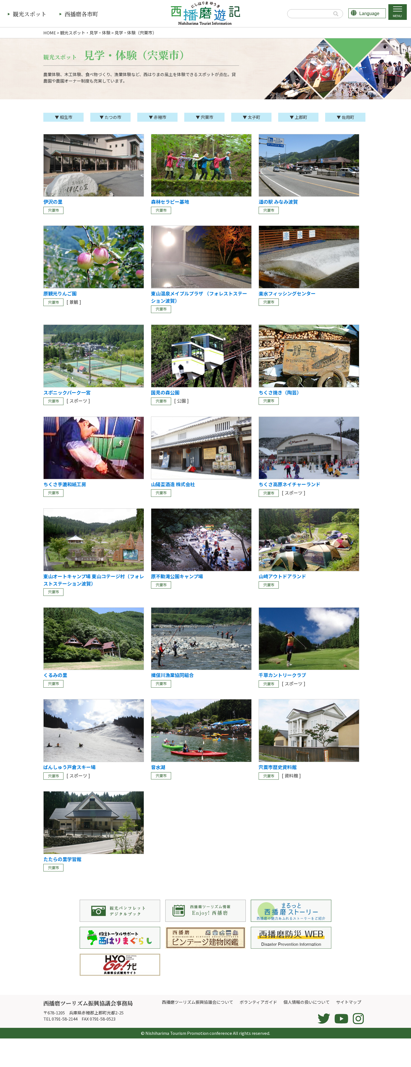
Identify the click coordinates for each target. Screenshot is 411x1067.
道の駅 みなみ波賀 (278, 201)
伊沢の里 (52, 201)
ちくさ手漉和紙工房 (64, 484)
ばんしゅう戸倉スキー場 (69, 766)
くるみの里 (55, 674)
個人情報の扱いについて (307, 1002)
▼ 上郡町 (298, 117)
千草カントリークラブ (282, 674)
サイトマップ (348, 1002)
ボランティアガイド (258, 1002)
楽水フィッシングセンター (287, 293)
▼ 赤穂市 (157, 117)
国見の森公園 (165, 392)
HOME (49, 33)
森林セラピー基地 (170, 201)
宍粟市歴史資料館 (278, 766)
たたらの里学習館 (62, 859)
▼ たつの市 (110, 117)
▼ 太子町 (251, 117)
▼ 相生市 (63, 117)
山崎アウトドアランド (282, 576)
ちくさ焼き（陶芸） (280, 392)
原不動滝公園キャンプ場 (177, 576)
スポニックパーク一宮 (67, 392)
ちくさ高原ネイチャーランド (289, 484)
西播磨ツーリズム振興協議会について (197, 1002)
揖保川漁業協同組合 (172, 674)
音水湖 (158, 766)
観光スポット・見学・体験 (85, 33)
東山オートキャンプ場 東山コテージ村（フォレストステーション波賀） (93, 580)
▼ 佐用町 (345, 117)
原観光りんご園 (60, 293)
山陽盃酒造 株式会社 (173, 484)
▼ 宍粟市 (204, 117)
